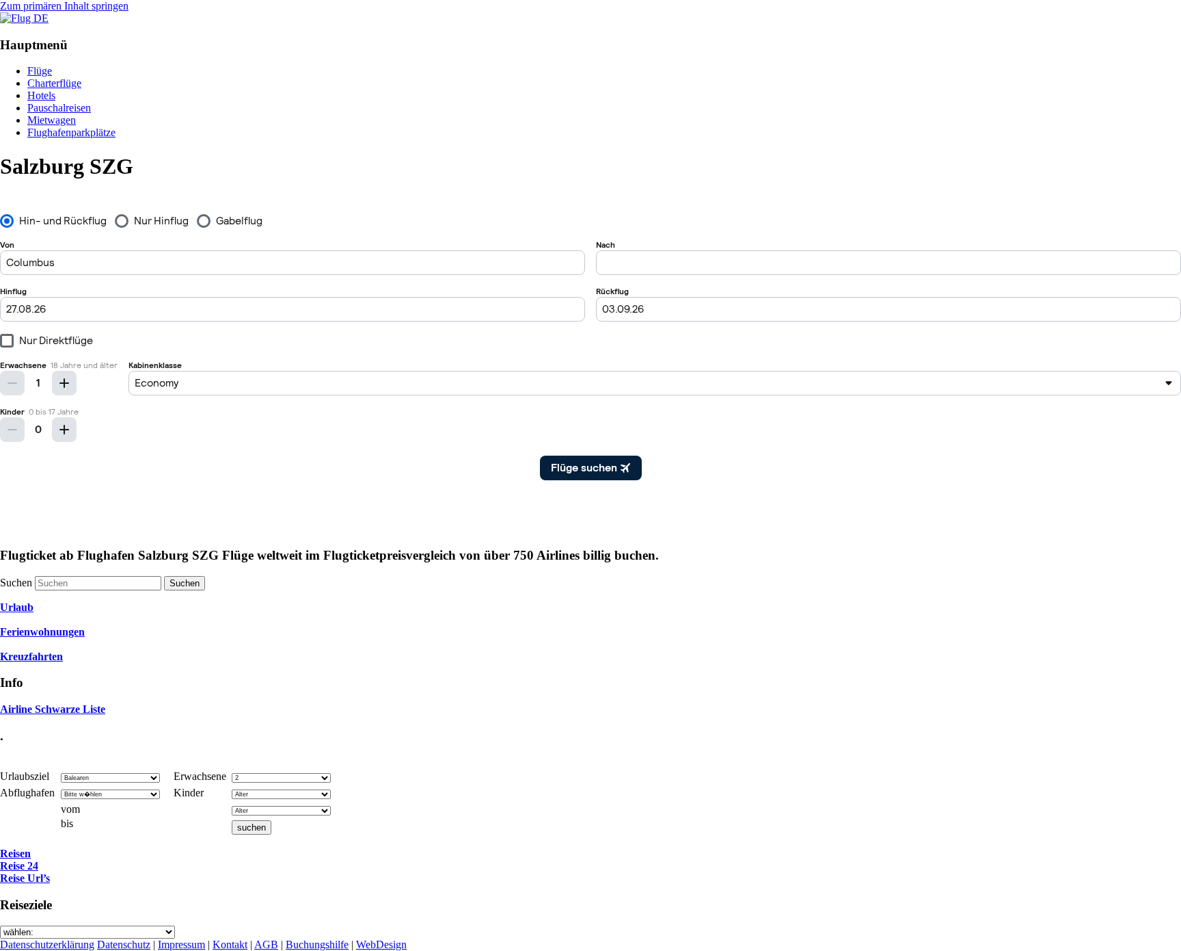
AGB (266, 944)
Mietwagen (51, 120)
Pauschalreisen (59, 108)
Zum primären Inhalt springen (64, 6)
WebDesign (381, 944)
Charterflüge (54, 83)
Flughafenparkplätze (71, 132)
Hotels (41, 95)
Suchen (16, 582)
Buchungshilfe (317, 944)
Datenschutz (123, 944)
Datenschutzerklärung (47, 944)
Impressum (181, 944)
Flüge (39, 71)
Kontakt (230, 944)
